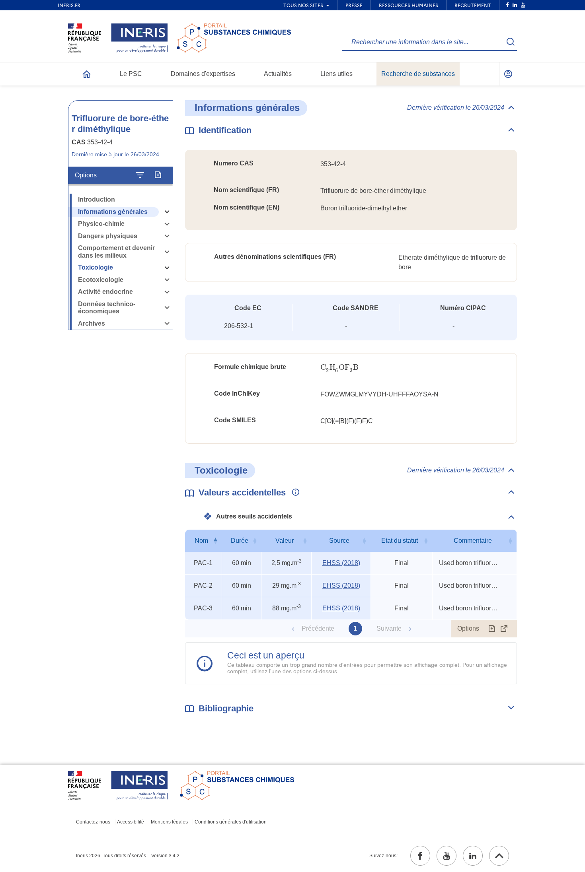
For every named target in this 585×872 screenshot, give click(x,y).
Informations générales (113, 211)
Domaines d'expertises (203, 73)
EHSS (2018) (341, 562)
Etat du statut (399, 540)
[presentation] (339, 367)
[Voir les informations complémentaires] (294, 492)
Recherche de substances (418, 73)
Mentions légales (169, 822)
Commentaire (473, 540)
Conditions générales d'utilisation (231, 822)
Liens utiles (336, 73)
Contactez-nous (93, 822)
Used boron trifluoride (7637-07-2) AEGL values (469, 562)
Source (339, 540)
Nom (201, 540)
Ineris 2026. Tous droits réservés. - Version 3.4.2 (127, 855)
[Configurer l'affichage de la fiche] (140, 175)
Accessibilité (130, 822)
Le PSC (131, 73)
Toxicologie (95, 267)
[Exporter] (157, 175)
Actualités (278, 73)
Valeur (284, 540)
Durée (239, 540)
